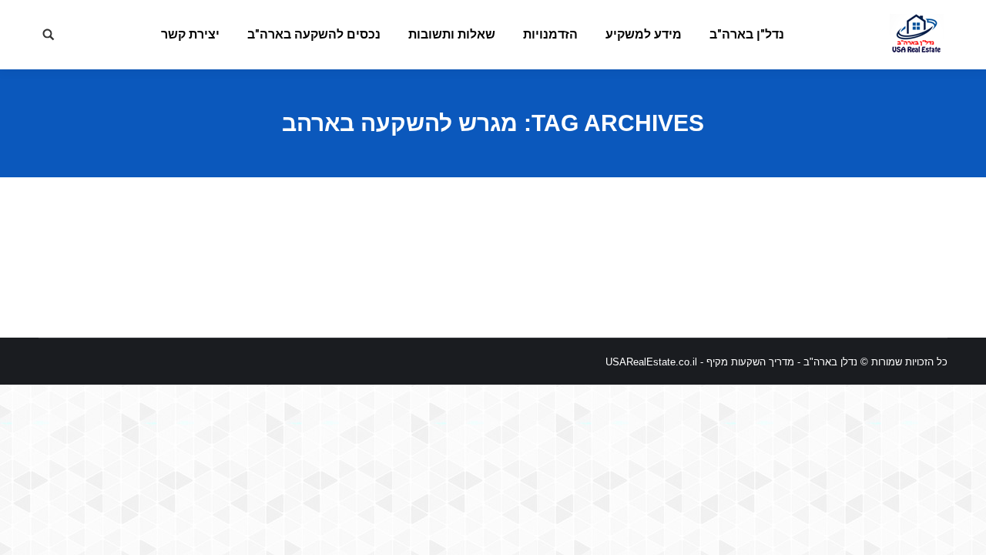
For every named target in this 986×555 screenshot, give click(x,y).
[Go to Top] (961, 530)
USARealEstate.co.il (651, 362)
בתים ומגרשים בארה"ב (842, 257)
